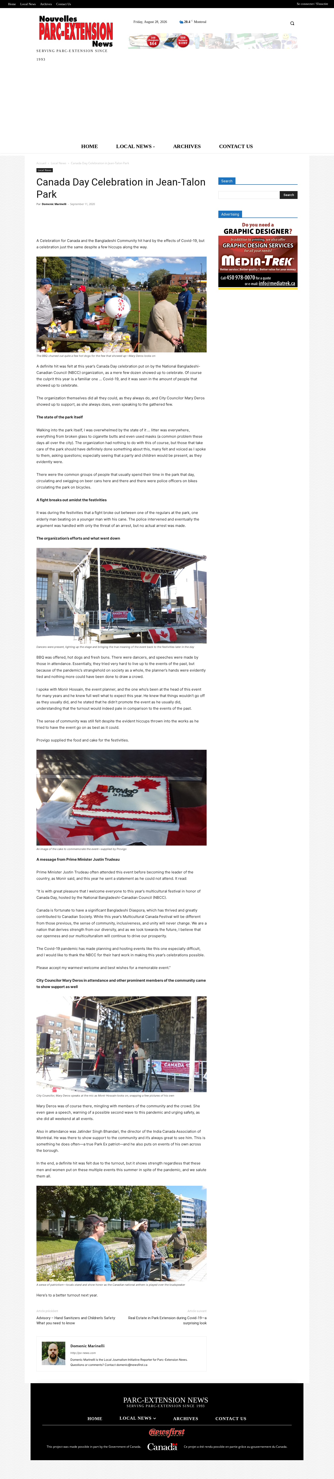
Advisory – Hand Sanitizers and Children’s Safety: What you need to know (76, 1320)
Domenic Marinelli (54, 204)
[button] (292, 23)
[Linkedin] (86, 223)
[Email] (97, 223)
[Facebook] (41, 223)
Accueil (41, 163)
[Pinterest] (64, 223)
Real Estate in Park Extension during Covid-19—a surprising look (167, 1320)
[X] (52, 223)
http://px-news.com (83, 1353)
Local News (58, 163)
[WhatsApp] (75, 223)
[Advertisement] (167, 103)
